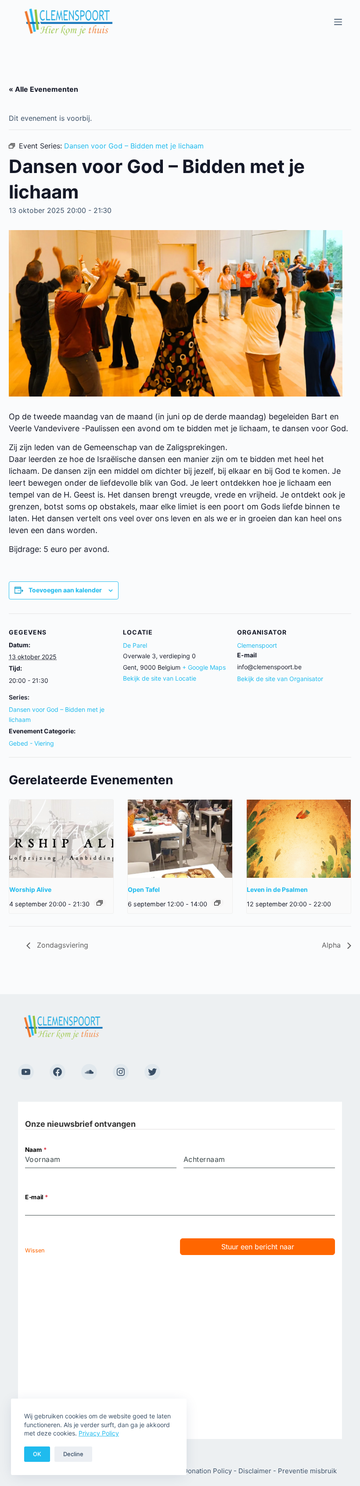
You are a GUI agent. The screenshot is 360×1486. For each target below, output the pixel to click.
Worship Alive (30, 889)
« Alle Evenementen (43, 89)
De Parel (135, 645)
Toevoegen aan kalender (65, 590)
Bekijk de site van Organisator (280, 678)
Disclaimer (254, 1471)
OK (37, 1453)
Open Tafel (144, 889)
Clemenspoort (257, 645)
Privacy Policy (99, 1433)
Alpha (332, 945)
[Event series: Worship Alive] (100, 902)
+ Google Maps (204, 667)
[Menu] (338, 22)
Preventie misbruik (307, 1471)
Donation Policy (207, 1471)
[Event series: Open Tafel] (217, 902)
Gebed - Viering (31, 743)
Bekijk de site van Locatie (159, 678)
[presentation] (61, 839)
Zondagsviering (61, 945)
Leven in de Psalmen (277, 889)
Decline (73, 1453)
